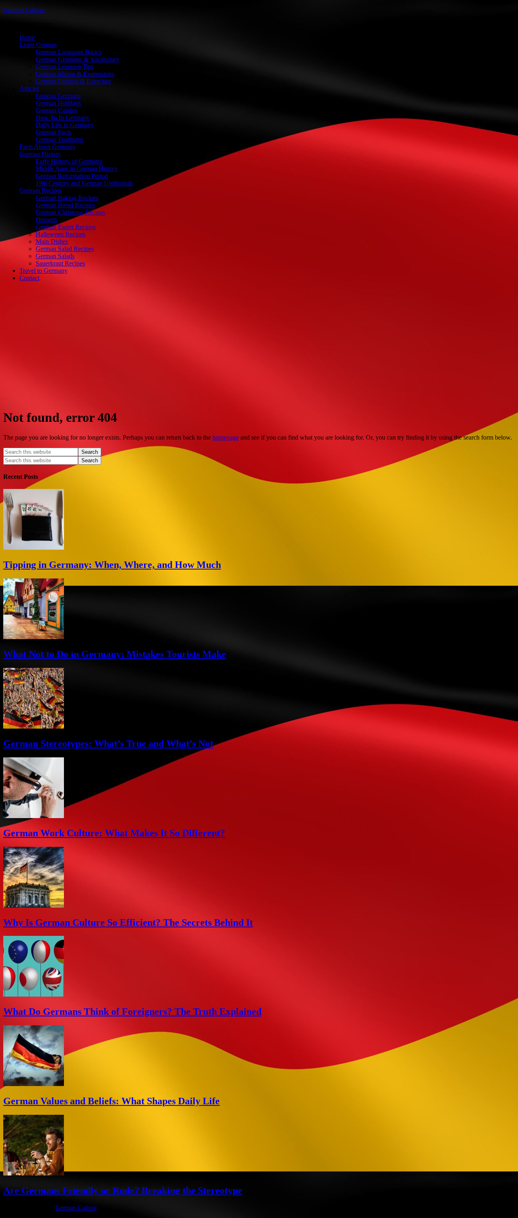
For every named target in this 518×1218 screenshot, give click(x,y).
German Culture (24, 9)
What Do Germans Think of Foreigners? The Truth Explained (132, 1011)
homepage (225, 437)
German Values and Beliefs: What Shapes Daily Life (111, 1101)
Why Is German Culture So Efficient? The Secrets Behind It (128, 922)
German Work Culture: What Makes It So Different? (114, 833)
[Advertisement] (259, 345)
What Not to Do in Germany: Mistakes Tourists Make (114, 654)
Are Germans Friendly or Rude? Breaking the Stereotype (122, 1190)
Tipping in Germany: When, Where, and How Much (112, 564)
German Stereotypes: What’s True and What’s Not (108, 743)
